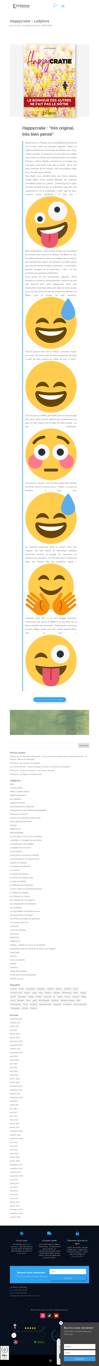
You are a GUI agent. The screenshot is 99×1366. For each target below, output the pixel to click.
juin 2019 (13, 1187)
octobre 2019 (15, 1172)
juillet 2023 (14, 1026)
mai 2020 (13, 1146)
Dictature (48, 993)
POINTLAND (14, 952)
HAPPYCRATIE (46, 25)
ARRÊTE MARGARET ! (18, 795)
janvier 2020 (15, 1161)
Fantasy (31, 997)
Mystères (21, 1000)
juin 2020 (13, 1142)
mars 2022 (14, 1075)
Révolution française (67, 1000)
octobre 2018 (15, 1217)
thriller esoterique (80, 1004)
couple (34, 993)
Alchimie (14, 989)
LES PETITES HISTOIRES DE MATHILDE (25, 919)
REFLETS (13, 956)
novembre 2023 (16, 1019)
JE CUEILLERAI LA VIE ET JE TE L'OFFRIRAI (26, 836)
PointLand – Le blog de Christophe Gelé (26, 774)
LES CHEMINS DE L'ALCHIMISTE (22, 900)
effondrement (66, 993)
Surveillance (67, 1004)
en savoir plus (24, 1252)
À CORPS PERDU (16, 788)
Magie (83, 997)
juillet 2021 (14, 1105)
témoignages (15, 1008)
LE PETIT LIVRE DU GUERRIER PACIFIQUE (26, 889)
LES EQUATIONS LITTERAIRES (21, 915)
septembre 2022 (16, 1052)
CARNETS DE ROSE (17, 803)
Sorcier (25, 1004)
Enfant (76, 993)
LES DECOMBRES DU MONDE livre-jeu (25, 911)
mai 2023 (13, 1030)
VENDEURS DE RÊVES (18, 971)
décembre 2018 (16, 1209)
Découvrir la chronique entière (49, 699)
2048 (12, 784)
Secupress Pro (77, 1256)
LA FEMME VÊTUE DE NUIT (20, 848)
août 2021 (14, 1101)
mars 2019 (14, 1198)
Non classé (14, 934)
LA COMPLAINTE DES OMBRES (22, 844)
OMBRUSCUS (15, 941)
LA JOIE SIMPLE (16, 851)
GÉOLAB (13, 825)
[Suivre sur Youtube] (56, 1315)
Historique (47, 997)
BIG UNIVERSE (15, 799)
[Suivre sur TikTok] (49, 1315)
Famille (13, 997)
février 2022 (15, 1079)
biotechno (67, 989)
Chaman (27, 993)
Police (28, 1000)
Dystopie (57, 993)
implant (59, 997)
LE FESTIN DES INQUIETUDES (21, 878)
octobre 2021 (15, 1093)
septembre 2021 (16, 1097)
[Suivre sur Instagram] (42, 1315)
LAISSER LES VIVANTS (18, 863)
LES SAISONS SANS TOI (19, 922)
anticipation (41, 989)
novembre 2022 (16, 1045)
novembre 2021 (16, 1090)
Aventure (50, 989)
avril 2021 (14, 1116)
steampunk (57, 1004)
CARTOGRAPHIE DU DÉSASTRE (22, 806)
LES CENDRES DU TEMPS (20, 896)
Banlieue (59, 989)
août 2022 (14, 1056)
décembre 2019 (16, 1165)
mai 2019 (13, 1191)
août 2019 (14, 1179)
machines (76, 997)
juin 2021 (13, 1108)
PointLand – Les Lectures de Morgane (25, 763)
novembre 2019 (16, 1168)
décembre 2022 (16, 1041)
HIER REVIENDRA (16, 833)
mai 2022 (13, 1067)
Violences (33, 1008)
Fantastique (22, 997)
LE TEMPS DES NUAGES (19, 892)
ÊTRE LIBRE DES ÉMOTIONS (21, 821)
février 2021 (15, 1123)
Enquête (83, 993)
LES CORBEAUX (16, 907)
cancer (75, 989)
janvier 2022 (15, 1082)
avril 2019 (14, 1194)
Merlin (13, 1000)
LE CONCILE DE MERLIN (19, 874)
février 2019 (15, 1202)
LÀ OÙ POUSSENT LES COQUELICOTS (24, 859)
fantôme (39, 997)
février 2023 (15, 1034)
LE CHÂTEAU (15, 870)
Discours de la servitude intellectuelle (25, 818)
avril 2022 (14, 1071)
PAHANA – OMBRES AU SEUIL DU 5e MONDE (27, 945)
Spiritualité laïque (45, 1004)
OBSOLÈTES (14, 937)
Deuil (40, 993)
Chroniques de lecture (31, 25)
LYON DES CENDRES (18, 930)
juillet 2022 (14, 1060)
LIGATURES (14, 926)
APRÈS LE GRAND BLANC (20, 791)
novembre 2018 (16, 1213)
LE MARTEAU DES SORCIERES (21, 885)
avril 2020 (14, 1150)
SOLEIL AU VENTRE (17, 960)
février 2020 (15, 1157)
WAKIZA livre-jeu (16, 978)
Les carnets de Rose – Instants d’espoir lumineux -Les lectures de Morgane (40, 767)
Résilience (55, 1000)
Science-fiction (16, 1004)
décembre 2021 (16, 1086)
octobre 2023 (15, 1022)
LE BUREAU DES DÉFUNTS (20, 866)
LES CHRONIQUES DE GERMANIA (23, 904)
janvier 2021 (15, 1127)
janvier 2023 (15, 1037)
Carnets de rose (16, 993)
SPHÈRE (13, 964)
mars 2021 (14, 1120)
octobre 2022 (15, 1049)
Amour (21, 989)
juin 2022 (13, 1063)
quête (35, 1000)
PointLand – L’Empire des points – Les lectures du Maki (32, 770)
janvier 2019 (15, 1206)
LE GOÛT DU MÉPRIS (18, 881)
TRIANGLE (14, 967)
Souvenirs (33, 1004)
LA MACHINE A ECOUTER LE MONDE (24, 855)
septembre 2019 (16, 1176)
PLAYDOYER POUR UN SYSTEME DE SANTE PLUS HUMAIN (33, 949)
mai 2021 (13, 1112)
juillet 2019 (14, 1183)
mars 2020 (14, 1153)
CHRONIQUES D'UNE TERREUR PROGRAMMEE (28, 810)
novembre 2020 (16, 1131)
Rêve (78, 1000)
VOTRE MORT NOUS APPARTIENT (23, 975)
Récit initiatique (44, 1000)
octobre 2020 (15, 1135)
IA (54, 997)
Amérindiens (30, 989)
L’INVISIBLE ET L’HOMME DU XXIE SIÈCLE (26, 840)
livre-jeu (67, 997)
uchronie (25, 1008)
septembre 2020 (16, 1138)
